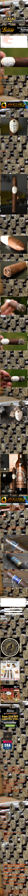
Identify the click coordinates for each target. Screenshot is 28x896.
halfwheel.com (4, 151)
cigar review (6, 506)
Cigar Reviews (6, 8)
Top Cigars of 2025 (7, 788)
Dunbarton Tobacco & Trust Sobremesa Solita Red (14, 789)
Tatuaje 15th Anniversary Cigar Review (11, 510)
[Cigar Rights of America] (7, 748)
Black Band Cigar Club (6, 800)
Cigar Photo (3, 811)
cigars (25, 893)
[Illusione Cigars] (10, 656)
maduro (5, 893)
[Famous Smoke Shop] (10, 727)
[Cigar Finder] (7, 740)
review (20, 893)
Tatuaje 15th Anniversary (9, 509)
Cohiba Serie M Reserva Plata (9, 570)
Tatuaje (24, 892)
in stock (22, 158)
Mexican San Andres (4, 894)
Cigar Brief (3, 802)
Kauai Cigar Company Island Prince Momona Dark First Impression (13, 770)
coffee (21, 891)
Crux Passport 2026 (7, 588)
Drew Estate (21, 892)
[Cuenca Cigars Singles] (10, 703)
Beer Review (14, 505)
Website (2, 613)
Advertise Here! (6, 755)
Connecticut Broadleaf (9, 892)
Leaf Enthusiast (4, 813)
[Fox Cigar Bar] (10, 680)
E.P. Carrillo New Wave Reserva (15, 527)
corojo (22, 893)
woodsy (12, 893)
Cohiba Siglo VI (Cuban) (11, 767)
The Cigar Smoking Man (6, 827)
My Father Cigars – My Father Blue (11, 790)
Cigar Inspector (4, 806)
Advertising (8, 15)
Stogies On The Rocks (5, 823)
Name (2, 608)
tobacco (17, 893)
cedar (5, 891)
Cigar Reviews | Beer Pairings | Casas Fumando (13, 832)
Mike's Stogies (4, 816)
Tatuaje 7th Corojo (7, 792)
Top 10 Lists (6, 10)
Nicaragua (2, 891)
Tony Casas (4, 88)
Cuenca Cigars (8, 158)
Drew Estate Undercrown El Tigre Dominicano (13, 552)
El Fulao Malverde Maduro (15, 766)
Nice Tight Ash (4, 818)
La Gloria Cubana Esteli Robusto (20, 771)
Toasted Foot (3, 830)
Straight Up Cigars (5, 825)
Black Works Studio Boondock (10, 787)
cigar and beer (20, 505)
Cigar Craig (3, 804)
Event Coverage (6, 834)
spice (9, 891)
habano (15, 893)
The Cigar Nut (4, 809)
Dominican (11, 891)
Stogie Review (4, 820)
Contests (5, 12)
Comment (3, 597)
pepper (14, 892)
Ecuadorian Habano (17, 891)
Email (2, 611)
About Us (5, 13)
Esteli (4, 892)
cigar (7, 891)
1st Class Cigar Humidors (6, 797)
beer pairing (8, 505)
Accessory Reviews (7, 11)
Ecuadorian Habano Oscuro (15, 506)
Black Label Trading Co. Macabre (10, 784)
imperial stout (8, 893)
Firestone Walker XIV (16, 508)
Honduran (17, 892)
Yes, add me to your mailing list (9, 616)
